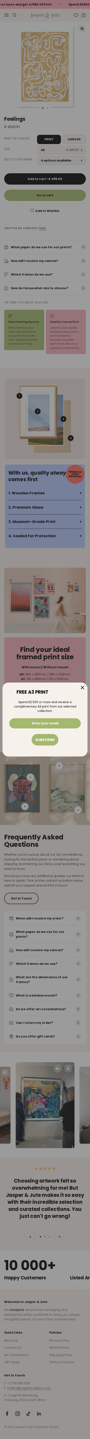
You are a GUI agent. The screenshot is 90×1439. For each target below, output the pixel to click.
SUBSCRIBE (45, 739)
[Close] (82, 688)
